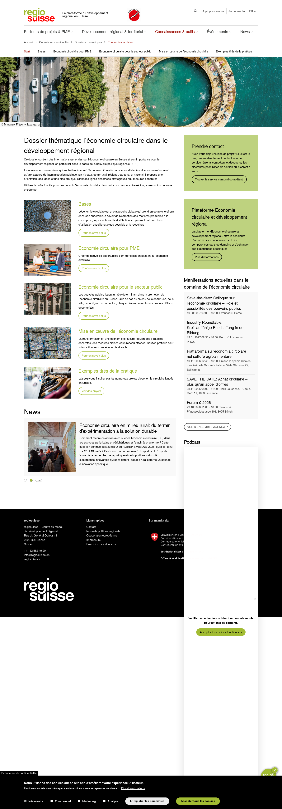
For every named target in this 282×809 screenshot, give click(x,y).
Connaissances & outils (175, 31)
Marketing (89, 801)
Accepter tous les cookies (198, 801)
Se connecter (236, 11)
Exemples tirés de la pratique (234, 51)
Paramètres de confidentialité (19, 773)
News (245, 31)
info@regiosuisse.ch (36, 555)
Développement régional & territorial (113, 31)
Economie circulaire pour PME (72, 51)
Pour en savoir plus (94, 233)
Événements (218, 31)
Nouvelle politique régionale (103, 531)
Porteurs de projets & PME (47, 31)
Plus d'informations (133, 788)
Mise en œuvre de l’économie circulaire (183, 51)
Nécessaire (35, 801)
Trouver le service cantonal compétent (219, 179)
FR (251, 11)
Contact (91, 527)
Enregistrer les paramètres (147, 801)
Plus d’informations (207, 257)
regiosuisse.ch (33, 559)
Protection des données (101, 544)
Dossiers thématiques (88, 42)
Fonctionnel (63, 801)
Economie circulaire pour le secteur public (125, 51)
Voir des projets (91, 391)
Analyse (112, 801)
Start (27, 51)
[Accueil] (39, 14)
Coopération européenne (101, 535)
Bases (42, 51)
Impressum (93, 540)
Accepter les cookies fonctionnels (221, 632)
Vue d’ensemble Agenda (206, 427)
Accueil (28, 42)
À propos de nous (213, 11)
